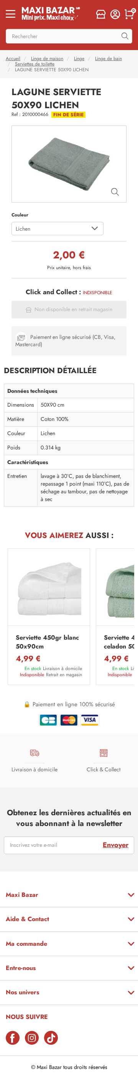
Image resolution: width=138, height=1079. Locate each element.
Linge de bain (108, 58)
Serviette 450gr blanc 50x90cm (47, 641)
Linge (79, 58)
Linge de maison (47, 58)
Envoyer (115, 845)
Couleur (20, 215)
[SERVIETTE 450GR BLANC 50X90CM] (49, 589)
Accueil (13, 58)
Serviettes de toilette (34, 64)
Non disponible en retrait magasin (73, 309)
